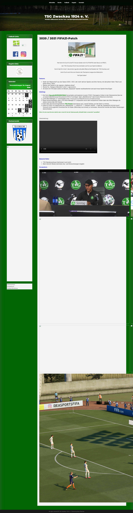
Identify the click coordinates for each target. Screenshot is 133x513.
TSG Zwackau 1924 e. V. (67, 16)
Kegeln (74, 2)
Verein (59, 2)
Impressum (10, 286)
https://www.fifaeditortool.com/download (85, 99)
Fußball (66, 2)
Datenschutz (11, 284)
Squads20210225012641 (57, 95)
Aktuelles (52, 2)
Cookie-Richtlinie (12, 288)
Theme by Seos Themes (77, 511)
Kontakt (81, 2)
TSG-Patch (69, 104)
